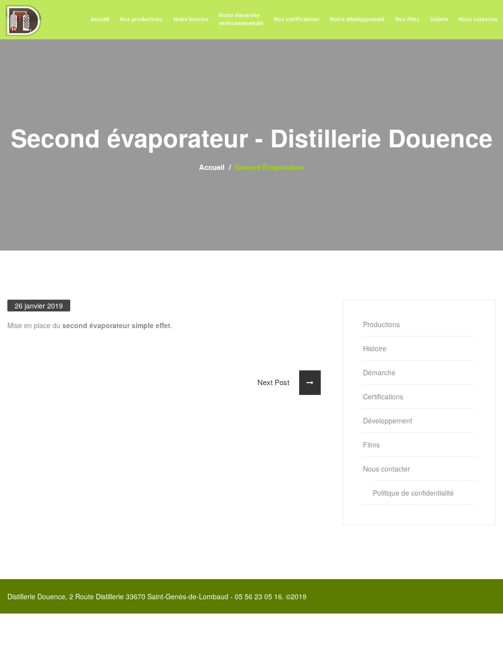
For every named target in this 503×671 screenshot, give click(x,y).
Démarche (379, 372)
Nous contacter (386, 469)
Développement (387, 420)
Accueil (211, 167)
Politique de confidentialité (413, 493)
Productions (381, 324)
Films (371, 444)
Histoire (375, 348)
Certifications (383, 396)
